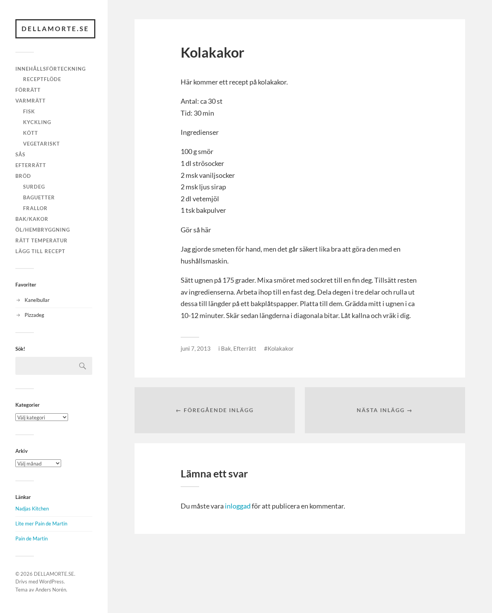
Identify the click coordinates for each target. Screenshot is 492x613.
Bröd (23, 176)
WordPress (51, 581)
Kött (30, 133)
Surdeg (34, 187)
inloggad (238, 506)
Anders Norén (50, 589)
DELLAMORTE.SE (55, 29)
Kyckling (37, 122)
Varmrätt (30, 101)
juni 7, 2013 (196, 348)
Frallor (35, 208)
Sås (20, 154)
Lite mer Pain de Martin (41, 523)
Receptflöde (42, 79)
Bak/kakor (31, 219)
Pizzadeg (34, 315)
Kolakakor (281, 348)
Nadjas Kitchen (32, 508)
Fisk (29, 111)
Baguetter (39, 197)
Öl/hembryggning (42, 230)
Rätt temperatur (41, 240)
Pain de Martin (31, 538)
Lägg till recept (40, 251)
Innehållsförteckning (50, 69)
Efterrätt (30, 165)
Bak (226, 348)
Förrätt (28, 90)
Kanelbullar (37, 300)
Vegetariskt (41, 144)
